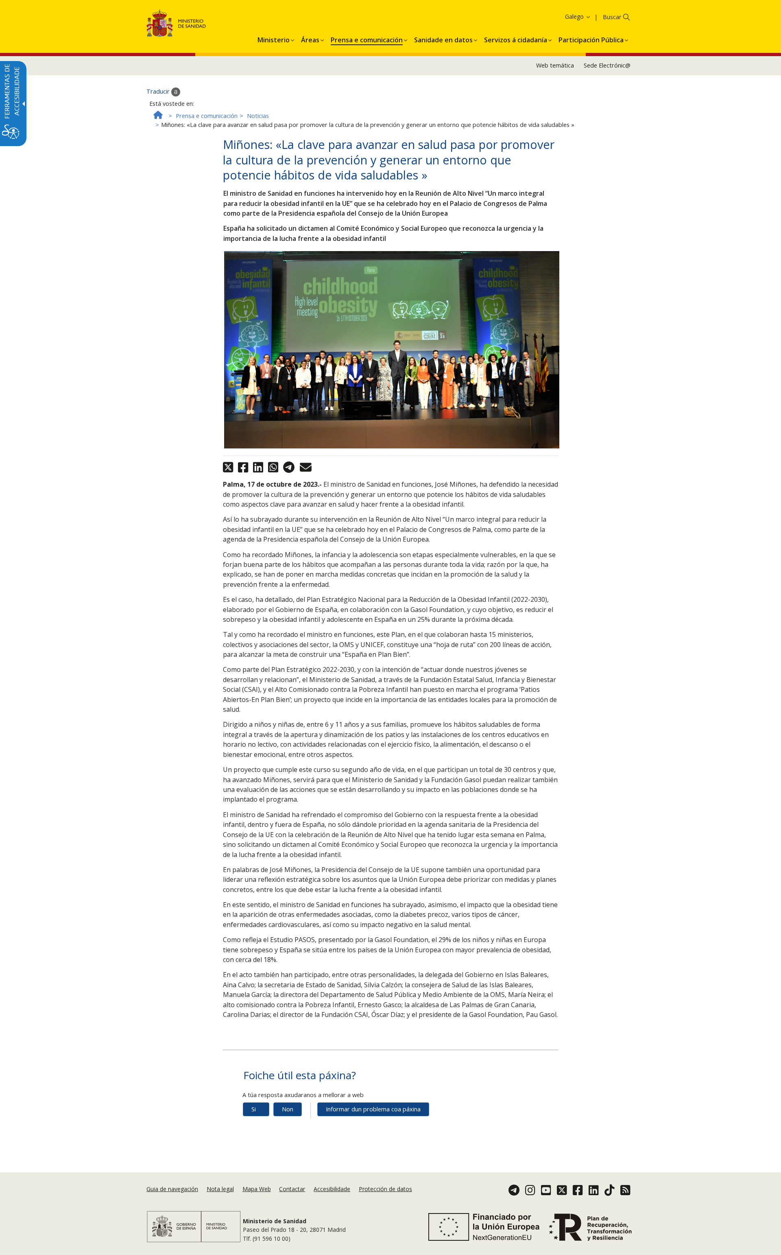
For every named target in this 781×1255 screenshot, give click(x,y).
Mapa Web (256, 1189)
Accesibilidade (332, 1189)
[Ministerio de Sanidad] (176, 24)
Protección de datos (385, 1189)
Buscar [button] (612, 17)
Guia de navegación (172, 1189)
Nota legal (220, 1189)
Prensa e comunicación (207, 116)
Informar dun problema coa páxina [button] (373, 1109)
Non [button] (287, 1109)
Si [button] (253, 1109)
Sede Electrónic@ (607, 65)
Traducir (158, 91)
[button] (563, 16)
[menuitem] (273, 38)
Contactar (292, 1189)
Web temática (555, 65)
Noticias (258, 116)
